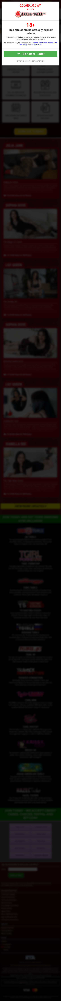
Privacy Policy (36, 45)
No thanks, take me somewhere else (30, 61)
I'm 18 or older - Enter (31, 54)
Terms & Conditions (39, 43)
